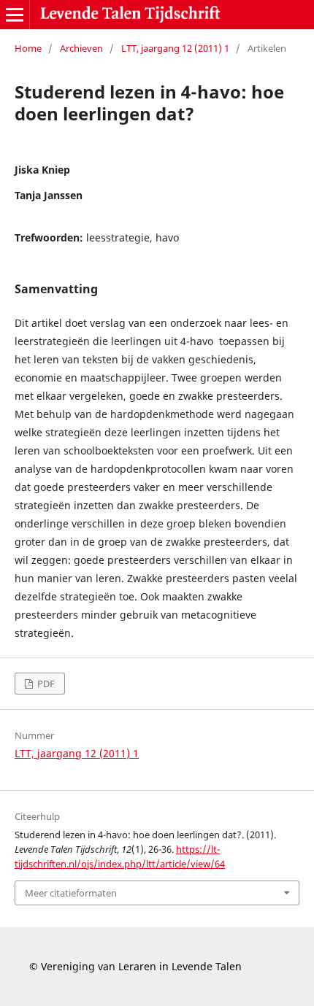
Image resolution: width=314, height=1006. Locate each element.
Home (28, 48)
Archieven (81, 48)
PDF (45, 683)
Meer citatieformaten (71, 892)
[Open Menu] (14, 14)
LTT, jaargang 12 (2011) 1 (175, 48)
